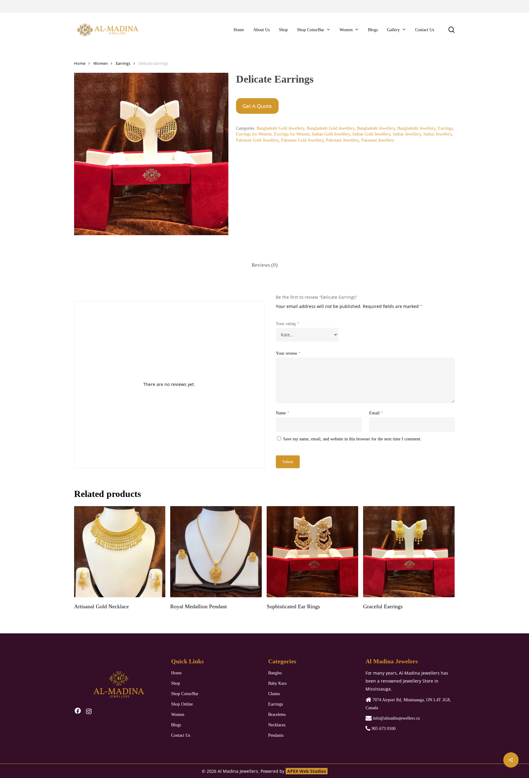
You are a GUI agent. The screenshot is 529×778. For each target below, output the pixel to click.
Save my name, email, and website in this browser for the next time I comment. (352, 439)
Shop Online (182, 704)
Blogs (176, 725)
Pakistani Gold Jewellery (257, 140)
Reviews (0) (265, 265)
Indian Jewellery (407, 134)
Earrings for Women (254, 134)
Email (376, 413)
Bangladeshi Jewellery (376, 128)
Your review (288, 353)
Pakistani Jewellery (342, 140)
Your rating (287, 323)
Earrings (123, 63)
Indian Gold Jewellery (331, 134)
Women (100, 63)
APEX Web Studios (306, 771)
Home (79, 63)
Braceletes (277, 714)
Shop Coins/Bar (184, 693)
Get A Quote (257, 105)
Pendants (275, 735)
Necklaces (276, 725)
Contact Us (180, 735)
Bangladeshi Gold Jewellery (280, 128)
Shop (175, 683)
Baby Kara (277, 683)
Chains (274, 693)
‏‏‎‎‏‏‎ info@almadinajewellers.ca (396, 718)
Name (282, 413)
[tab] (265, 265)
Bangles (275, 673)
